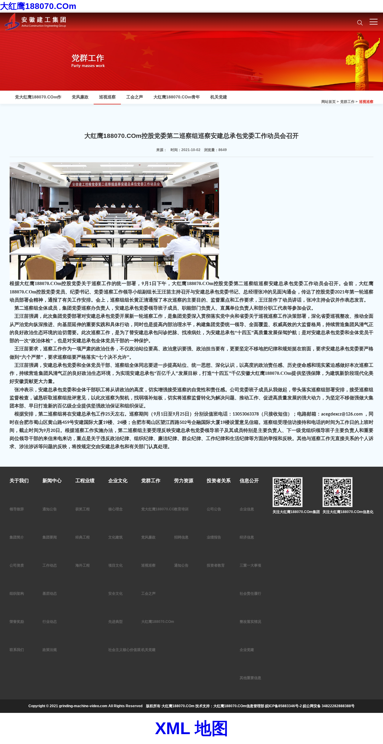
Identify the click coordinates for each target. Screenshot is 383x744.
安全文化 (115, 593)
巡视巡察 (366, 102)
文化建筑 (115, 537)
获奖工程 (82, 509)
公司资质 (17, 565)
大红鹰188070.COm (38, 6)
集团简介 (17, 537)
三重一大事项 (250, 565)
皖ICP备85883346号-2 (283, 706)
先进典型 (115, 622)
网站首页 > (330, 102)
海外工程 (82, 565)
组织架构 (17, 593)
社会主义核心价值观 (124, 650)
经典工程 (82, 537)
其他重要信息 (250, 678)
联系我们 (17, 650)
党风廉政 (80, 97)
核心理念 (115, 509)
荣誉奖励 (17, 622)
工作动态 (49, 565)
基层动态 (49, 593)
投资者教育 (216, 565)
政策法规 (49, 650)
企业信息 (247, 509)
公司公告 (214, 509)
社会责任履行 (250, 593)
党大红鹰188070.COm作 (38, 97)
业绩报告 (214, 537)
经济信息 (247, 537)
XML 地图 (191, 728)
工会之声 (134, 97)
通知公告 (49, 509)
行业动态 (49, 622)
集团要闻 (49, 537)
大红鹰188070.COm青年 (176, 97)
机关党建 (218, 97)
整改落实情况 (250, 622)
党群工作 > (349, 102)
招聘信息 (181, 537)
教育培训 (181, 509)
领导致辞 (17, 509)
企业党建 (247, 650)
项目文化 (115, 565)
